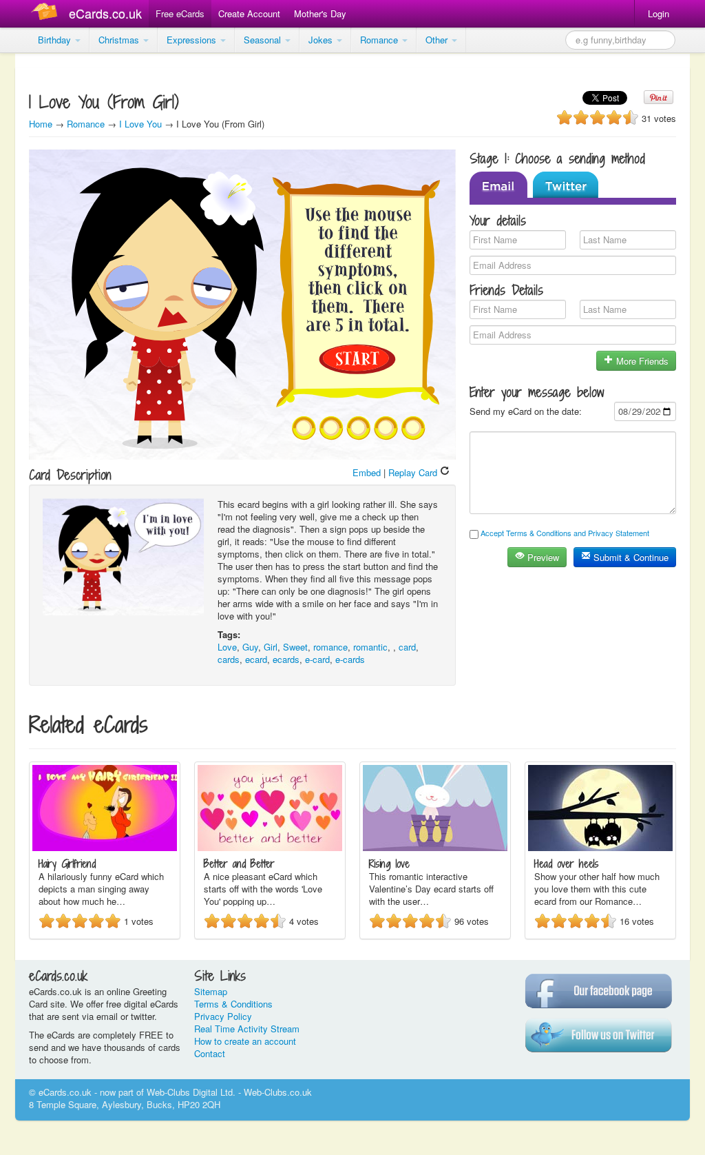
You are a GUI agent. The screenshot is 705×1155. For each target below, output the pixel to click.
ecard (256, 659)
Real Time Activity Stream (246, 1028)
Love (227, 646)
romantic (370, 646)
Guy (250, 646)
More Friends (641, 360)
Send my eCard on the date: (526, 411)
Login (658, 13)
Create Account (249, 13)
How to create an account (245, 1040)
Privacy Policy (223, 1016)
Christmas (120, 39)
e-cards (350, 659)
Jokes (321, 39)
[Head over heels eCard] (600, 847)
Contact (209, 1053)
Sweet (295, 646)
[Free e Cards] (47, 13)
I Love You (140, 123)
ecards (286, 659)
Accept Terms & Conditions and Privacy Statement (565, 532)
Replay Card (414, 472)
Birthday (56, 39)
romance (330, 646)
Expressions (193, 39)
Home (40, 123)
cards (229, 659)
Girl (270, 646)
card (407, 646)
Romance (380, 39)
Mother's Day (320, 13)
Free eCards (180, 13)
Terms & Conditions (233, 1003)
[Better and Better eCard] (270, 847)
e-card (317, 659)
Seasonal (264, 39)
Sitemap (210, 991)
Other (437, 39)
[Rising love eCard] (435, 847)
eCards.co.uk (105, 13)
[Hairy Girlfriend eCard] (104, 847)
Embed (366, 472)
